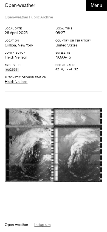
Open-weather (20, 5)
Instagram (42, 225)
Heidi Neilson (16, 82)
